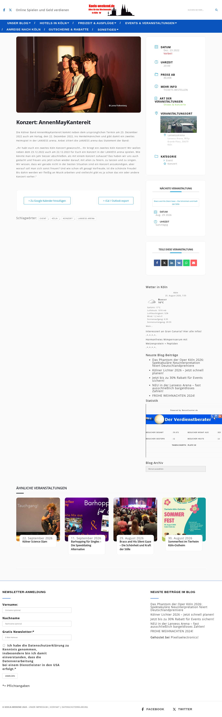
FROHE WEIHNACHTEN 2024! (173, 395)
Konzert (68, 218)
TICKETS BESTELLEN (176, 89)
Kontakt (54, 707)
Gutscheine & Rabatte (69, 29)
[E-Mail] (193, 263)
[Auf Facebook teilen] (157, 263)
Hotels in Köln (53, 23)
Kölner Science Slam (34, 541)
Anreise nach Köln (24, 29)
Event (43, 218)
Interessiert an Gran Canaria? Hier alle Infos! (174, 331)
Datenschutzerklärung (75, 707)
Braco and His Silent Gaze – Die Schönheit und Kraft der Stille (175, 202)
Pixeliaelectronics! (185, 637)
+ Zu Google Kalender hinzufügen (47, 200)
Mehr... (149, 325)
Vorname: (10, 604)
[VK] (179, 263)
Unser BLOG (17, 23)
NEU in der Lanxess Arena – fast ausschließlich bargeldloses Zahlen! (176, 388)
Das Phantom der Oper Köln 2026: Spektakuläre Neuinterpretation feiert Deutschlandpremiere (178, 363)
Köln (55, 218)
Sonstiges (107, 29)
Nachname (11, 618)
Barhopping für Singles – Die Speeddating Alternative (86, 545)
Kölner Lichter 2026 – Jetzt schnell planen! (178, 371)
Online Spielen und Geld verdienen (42, 10)
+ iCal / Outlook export (116, 200)
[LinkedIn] (172, 263)
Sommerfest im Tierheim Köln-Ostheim (183, 543)
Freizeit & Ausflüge (96, 23)
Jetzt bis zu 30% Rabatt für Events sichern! (177, 379)
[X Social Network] (164, 263)
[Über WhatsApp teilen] (186, 263)
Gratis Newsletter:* (18, 632)
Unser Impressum (38, 707)
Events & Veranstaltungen (150, 23)
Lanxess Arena (86, 218)
